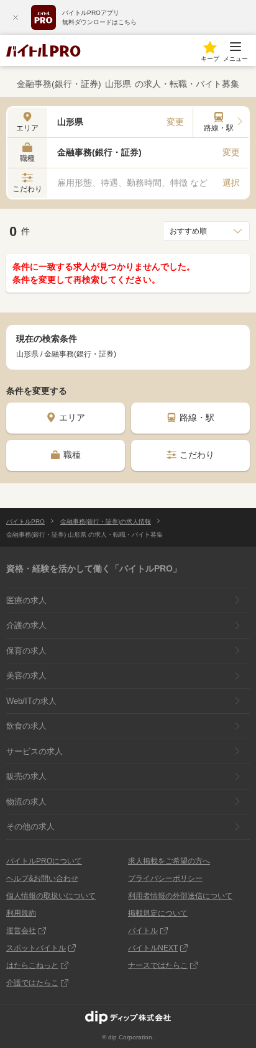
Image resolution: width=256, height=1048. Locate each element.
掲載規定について (158, 913)
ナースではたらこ (158, 965)
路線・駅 (197, 417)
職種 (72, 455)
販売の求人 (26, 776)
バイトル (143, 930)
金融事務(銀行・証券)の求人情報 (105, 521)
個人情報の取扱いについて (51, 895)
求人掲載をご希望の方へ (169, 861)
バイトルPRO (25, 521)
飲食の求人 (26, 726)
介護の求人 (26, 625)
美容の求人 (26, 675)
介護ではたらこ (32, 982)
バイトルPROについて (44, 861)
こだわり (197, 455)
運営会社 (21, 930)
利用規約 (21, 913)
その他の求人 (30, 826)
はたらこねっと (32, 965)
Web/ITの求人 (31, 701)
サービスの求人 (34, 751)
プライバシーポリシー (165, 878)
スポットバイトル (36, 948)
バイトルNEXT (153, 948)
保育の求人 (26, 650)
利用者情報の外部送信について (180, 895)
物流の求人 (26, 801)
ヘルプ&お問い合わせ (42, 878)
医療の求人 (26, 600)
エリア (72, 417)
